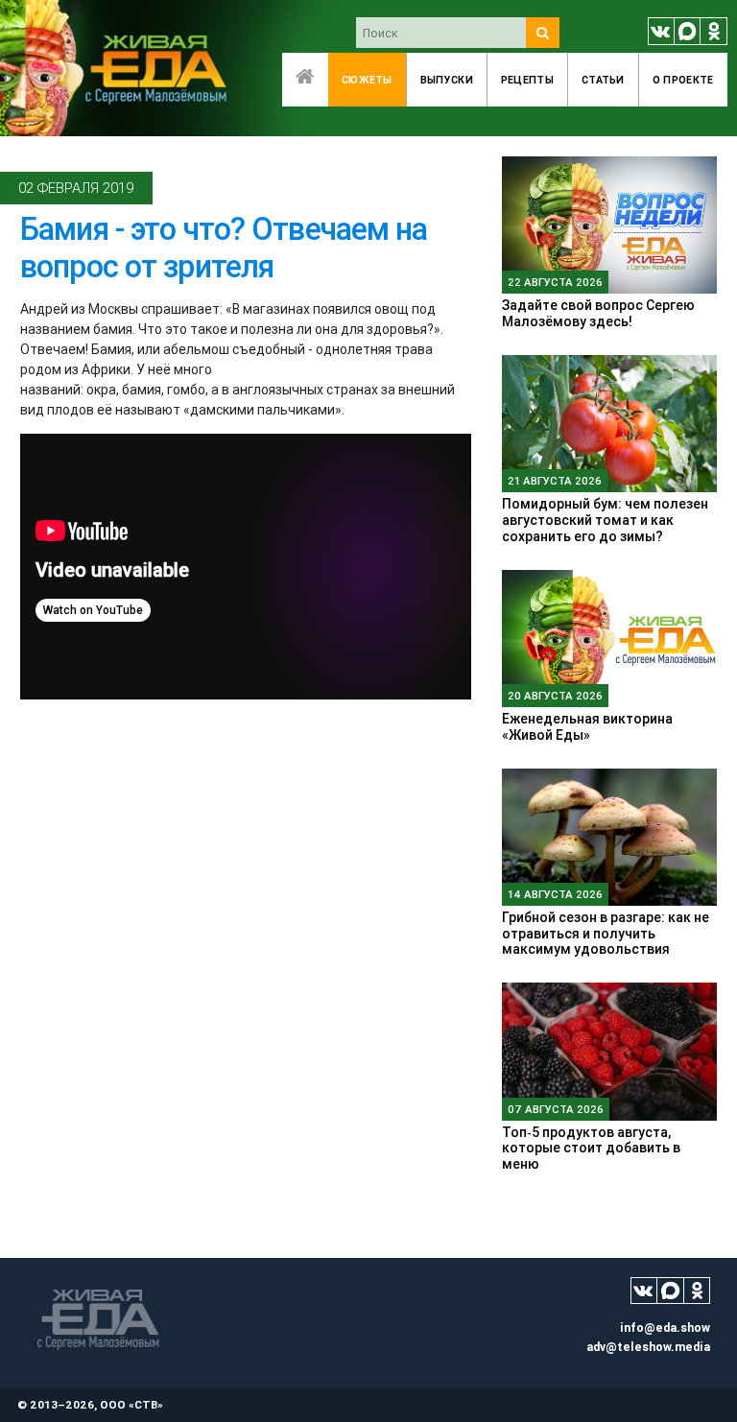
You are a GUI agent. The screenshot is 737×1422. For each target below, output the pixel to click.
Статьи (603, 79)
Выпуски (446, 79)
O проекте (683, 79)
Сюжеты (367, 79)
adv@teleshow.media (648, 1346)
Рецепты (527, 79)
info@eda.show (665, 1327)
